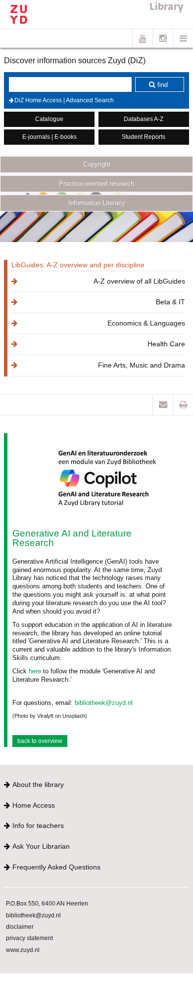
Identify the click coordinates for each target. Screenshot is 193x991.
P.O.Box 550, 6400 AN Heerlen (47, 903)
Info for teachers (38, 825)
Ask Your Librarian (41, 846)
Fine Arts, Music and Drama (141, 365)
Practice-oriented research (96, 183)
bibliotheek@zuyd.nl (104, 702)
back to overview (39, 741)
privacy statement (29, 938)
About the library (38, 784)
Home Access (33, 805)
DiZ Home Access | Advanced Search (64, 100)
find (162, 84)
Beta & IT (170, 302)
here (35, 671)
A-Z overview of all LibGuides (139, 281)
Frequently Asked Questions (56, 867)
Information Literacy (96, 202)
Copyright (96, 164)
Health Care (166, 344)
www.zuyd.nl (23, 950)
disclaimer (20, 926)
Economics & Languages (146, 323)
